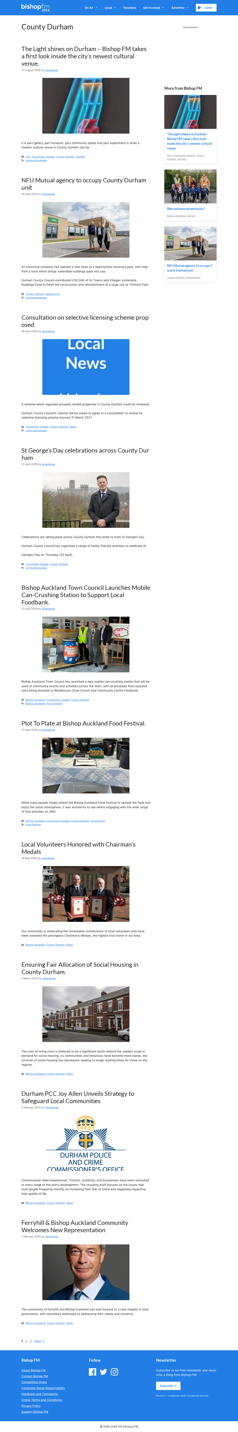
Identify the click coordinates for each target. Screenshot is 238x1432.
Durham (80, 156)
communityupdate (36, 160)
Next (39, 1341)
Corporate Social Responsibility (43, 1388)
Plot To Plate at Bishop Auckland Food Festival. (83, 723)
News (73, 426)
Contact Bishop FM (34, 1376)
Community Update (43, 156)
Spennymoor (52, 293)
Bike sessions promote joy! (186, 209)
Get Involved (151, 7)
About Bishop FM (33, 1370)
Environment (98, 820)
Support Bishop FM (34, 1412)
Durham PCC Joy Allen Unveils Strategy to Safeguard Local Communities (77, 1097)
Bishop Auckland (35, 699)
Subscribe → (168, 1386)
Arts (27, 156)
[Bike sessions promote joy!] (190, 201)
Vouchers (129, 7)
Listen (209, 7)
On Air (89, 7)
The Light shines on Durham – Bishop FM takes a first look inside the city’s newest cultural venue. (84, 56)
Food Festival (54, 703)
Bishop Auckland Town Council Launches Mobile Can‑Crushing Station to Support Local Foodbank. (85, 595)
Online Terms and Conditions (41, 1400)
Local (108, 7)
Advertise (177, 7)
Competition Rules (34, 1382)
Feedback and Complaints (39, 1394)
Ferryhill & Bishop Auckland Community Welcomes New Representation (74, 1226)
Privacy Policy (31, 1406)
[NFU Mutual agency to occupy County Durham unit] (190, 258)
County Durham (65, 156)
